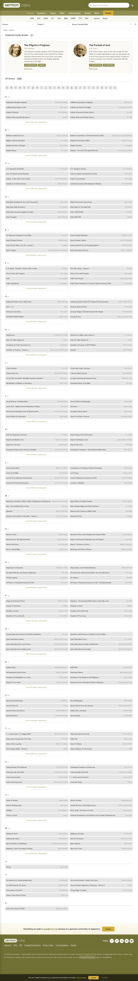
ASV (59, 18)
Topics (53, 13)
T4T (80, 18)
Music (105, 18)
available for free (50, 929)
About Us (7, 945)
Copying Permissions (32, 945)
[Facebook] (112, 941)
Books (88, 13)
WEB (46, 18)
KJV (38, 18)
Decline (104, 978)
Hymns (97, 18)
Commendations (62, 945)
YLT (52, 18)
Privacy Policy (48, 945)
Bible (62, 13)
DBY (87, 18)
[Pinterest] (127, 941)
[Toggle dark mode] (133, 5)
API (20, 945)
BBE (66, 18)
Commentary (74, 13)
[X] (117, 941)
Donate (108, 13)
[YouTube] (132, 941)
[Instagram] (122, 941)
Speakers (41, 13)
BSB (32, 18)
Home (5, 30)
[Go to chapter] (135, 24)
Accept (93, 978)
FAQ (15, 945)
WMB (73, 18)
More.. (97, 13)
